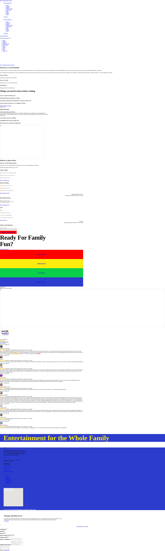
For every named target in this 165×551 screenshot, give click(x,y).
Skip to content (3, 0)
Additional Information (5, 544)
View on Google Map (8, 467)
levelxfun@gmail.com (8, 471)
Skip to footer (9, 0)
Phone (1, 533)
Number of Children (5, 539)
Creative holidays (41, 254)
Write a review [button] (3, 343)
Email (1, 531)
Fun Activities (41, 272)
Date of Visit (3, 535)
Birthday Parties (41, 263)
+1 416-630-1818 (7, 469)
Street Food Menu (41, 282)
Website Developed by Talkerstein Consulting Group (25, 509)
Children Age (3, 537)
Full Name (2, 529)
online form (7, 550)
